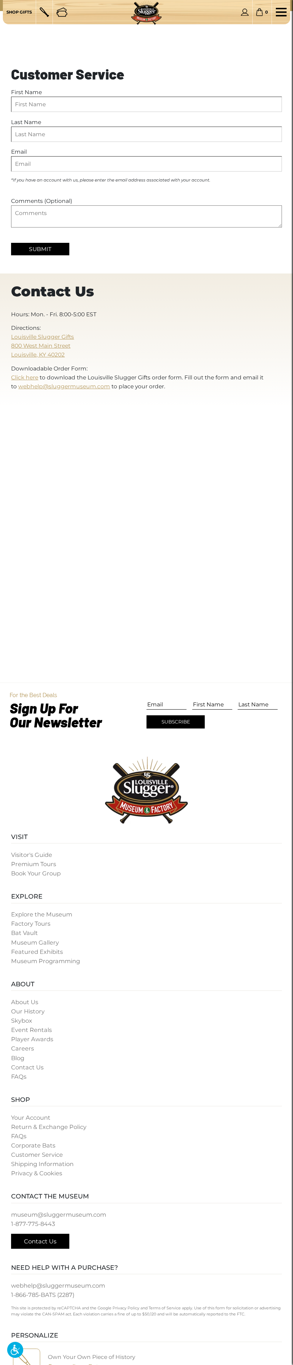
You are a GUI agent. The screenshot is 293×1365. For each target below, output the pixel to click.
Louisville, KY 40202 (38, 354)
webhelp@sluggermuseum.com (64, 386)
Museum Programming (45, 961)
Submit (40, 249)
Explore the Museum (41, 914)
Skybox (21, 1020)
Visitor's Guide (31, 854)
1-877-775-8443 (33, 1223)
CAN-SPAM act (56, 1314)
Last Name (26, 122)
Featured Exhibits (37, 951)
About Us (24, 1002)
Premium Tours (33, 864)
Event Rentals (31, 1029)
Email (19, 151)
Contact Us (27, 1067)
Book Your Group (36, 873)
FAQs (18, 1076)
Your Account (30, 1117)
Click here (24, 377)
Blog (17, 1058)
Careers (22, 1048)
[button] (15, 1350)
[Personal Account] (245, 12)
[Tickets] (61, 12)
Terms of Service (165, 1307)
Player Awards (32, 1039)
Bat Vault (24, 932)
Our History (28, 1011)
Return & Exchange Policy (48, 1126)
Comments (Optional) (41, 201)
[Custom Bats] (44, 12)
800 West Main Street (40, 345)
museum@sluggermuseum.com (58, 1214)
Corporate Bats (33, 1145)
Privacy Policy (126, 1307)
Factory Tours (30, 923)
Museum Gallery (35, 942)
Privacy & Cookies (36, 1173)
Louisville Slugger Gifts (42, 336)
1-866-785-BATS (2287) (42, 1294)
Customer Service (37, 1154)
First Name (26, 92)
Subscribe (176, 722)
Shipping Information (42, 1163)
